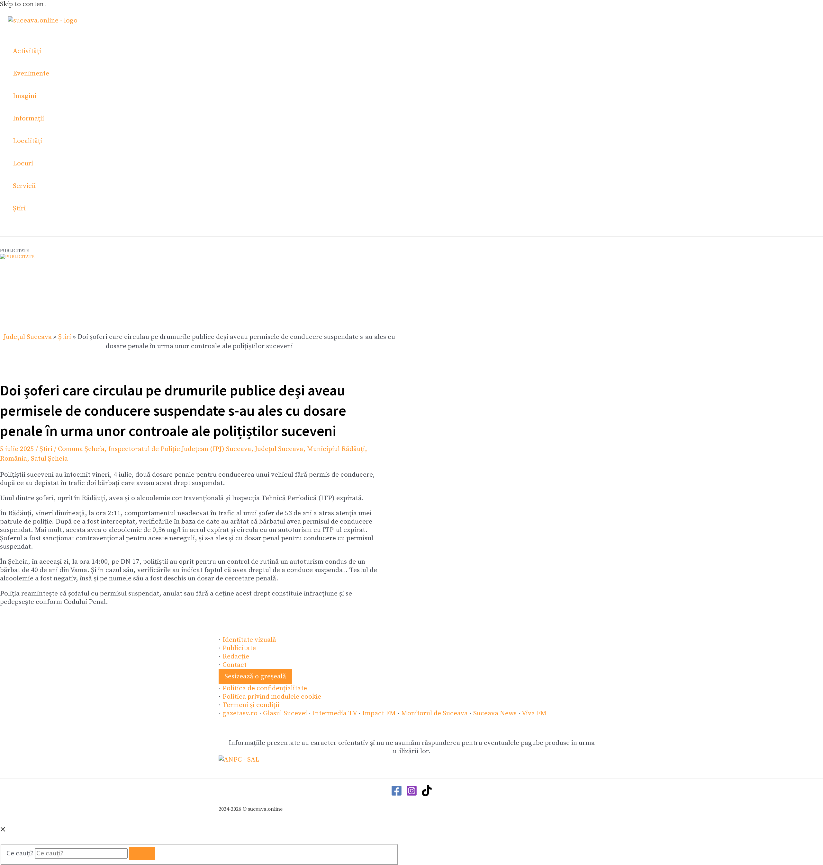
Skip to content (23, 4)
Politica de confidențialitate (264, 688)
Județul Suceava (28, 337)
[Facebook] (396, 794)
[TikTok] (426, 794)
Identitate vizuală (249, 640)
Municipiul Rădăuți (336, 449)
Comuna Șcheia (81, 449)
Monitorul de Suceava (434, 713)
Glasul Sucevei (285, 713)
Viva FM (534, 713)
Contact (234, 665)
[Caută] (142, 853)
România (13, 459)
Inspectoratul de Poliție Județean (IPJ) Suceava (179, 449)
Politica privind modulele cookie (271, 697)
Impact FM (379, 713)
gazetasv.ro (240, 713)
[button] (255, 676)
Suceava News (495, 713)
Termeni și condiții (250, 705)
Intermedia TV (334, 713)
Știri (64, 337)
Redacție (235, 656)
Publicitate (239, 648)
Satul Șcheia (49, 459)
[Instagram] (411, 794)
